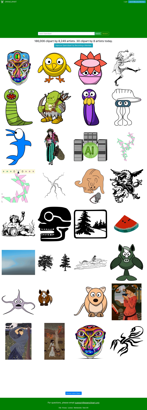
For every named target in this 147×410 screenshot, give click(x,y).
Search (98, 33)
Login (125, 2)
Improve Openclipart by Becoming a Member (73, 45)
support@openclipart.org (87, 402)
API (87, 407)
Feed (84, 407)
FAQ (60, 407)
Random (105, 33)
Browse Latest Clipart (74, 393)
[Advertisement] (73, 18)
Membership (78, 407)
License (70, 407)
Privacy (64, 407)
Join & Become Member (137, 2)
